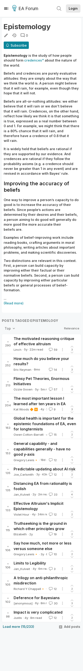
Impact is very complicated (38, 612)
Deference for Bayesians (37, 597)
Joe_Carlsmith (24, 474)
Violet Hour (21, 514)
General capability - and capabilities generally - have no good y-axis (42, 449)
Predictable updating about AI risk (44, 469)
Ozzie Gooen (23, 389)
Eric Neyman (22, 369)
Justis (18, 618)
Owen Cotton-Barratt (29, 434)
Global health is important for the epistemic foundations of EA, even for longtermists (45, 423)
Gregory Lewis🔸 (26, 460)
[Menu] (6, 8)
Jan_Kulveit (22, 494)
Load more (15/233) (18, 627)
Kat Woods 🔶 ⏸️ (26, 409)
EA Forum (28, 8)
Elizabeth (20, 534)
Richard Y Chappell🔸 (29, 589)
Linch (17, 349)
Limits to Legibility (30, 563)
